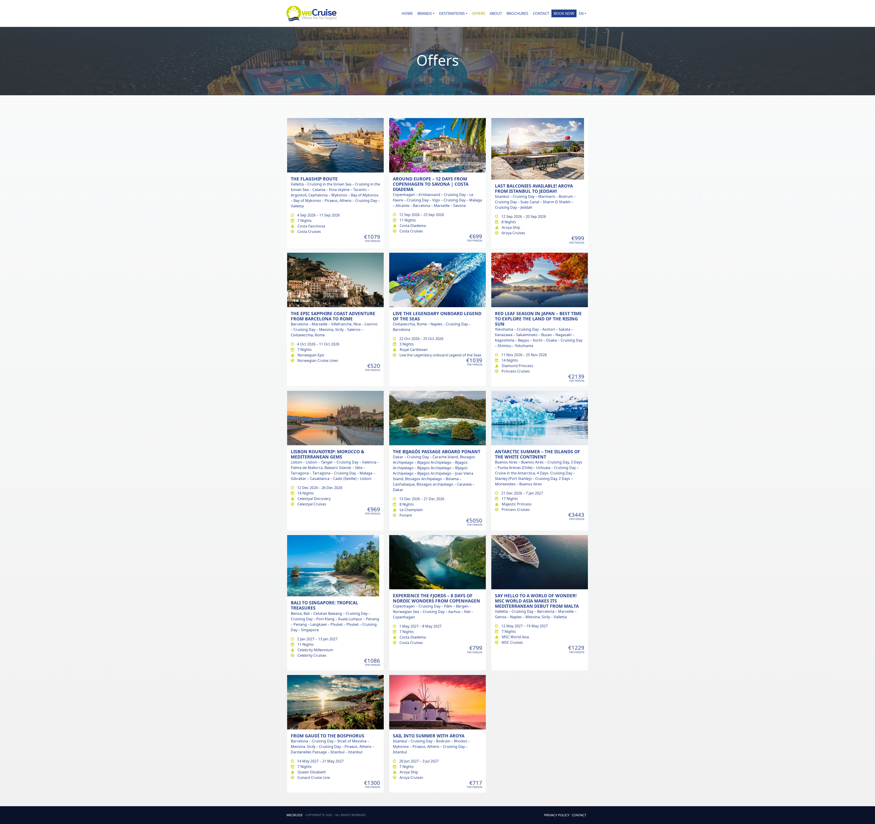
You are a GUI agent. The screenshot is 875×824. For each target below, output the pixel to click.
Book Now (564, 13)
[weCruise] (311, 13)
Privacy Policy (556, 815)
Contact (541, 13)
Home (407, 13)
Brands (424, 13)
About (496, 13)
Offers (478, 13)
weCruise (294, 815)
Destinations (452, 13)
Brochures (517, 13)
